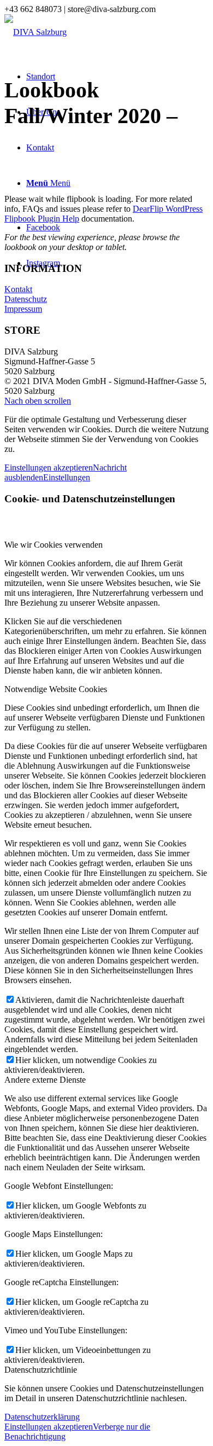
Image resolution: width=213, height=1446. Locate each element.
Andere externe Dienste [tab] (45, 1079)
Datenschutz (25, 299)
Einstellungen (66, 477)
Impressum (23, 308)
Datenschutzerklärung (42, 1416)
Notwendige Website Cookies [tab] (55, 689)
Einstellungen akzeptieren (48, 467)
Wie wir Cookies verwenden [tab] (53, 544)
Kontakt (18, 289)
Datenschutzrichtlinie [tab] (40, 1369)
